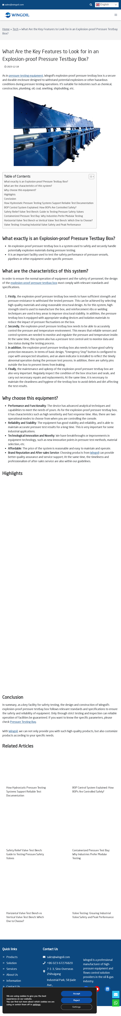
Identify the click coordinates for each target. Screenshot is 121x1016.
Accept (76, 993)
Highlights (9, 194)
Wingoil (94, 452)
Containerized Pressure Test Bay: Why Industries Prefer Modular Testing (43, 216)
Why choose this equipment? (20, 190)
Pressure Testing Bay (23, 721)
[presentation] (27, 771)
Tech (15, 29)
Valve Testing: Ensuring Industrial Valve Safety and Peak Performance (42, 224)
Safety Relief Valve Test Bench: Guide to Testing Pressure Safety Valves (44, 211)
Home (6, 29)
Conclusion (10, 198)
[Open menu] (116, 14)
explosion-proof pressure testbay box (34, 282)
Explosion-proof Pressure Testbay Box (76, 238)
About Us (12, 974)
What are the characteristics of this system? (28, 185)
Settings (76, 1006)
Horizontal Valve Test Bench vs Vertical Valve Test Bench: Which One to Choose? (48, 220)
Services (11, 969)
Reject (76, 1000)
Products (11, 957)
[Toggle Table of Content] (89, 176)
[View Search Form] (90, 4)
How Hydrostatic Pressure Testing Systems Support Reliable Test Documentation (48, 203)
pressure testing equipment (26, 75)
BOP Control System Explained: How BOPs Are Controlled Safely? (40, 207)
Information (13, 980)
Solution (11, 963)
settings (36, 1004)
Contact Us (13, 986)
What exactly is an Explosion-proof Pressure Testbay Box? (36, 181)
